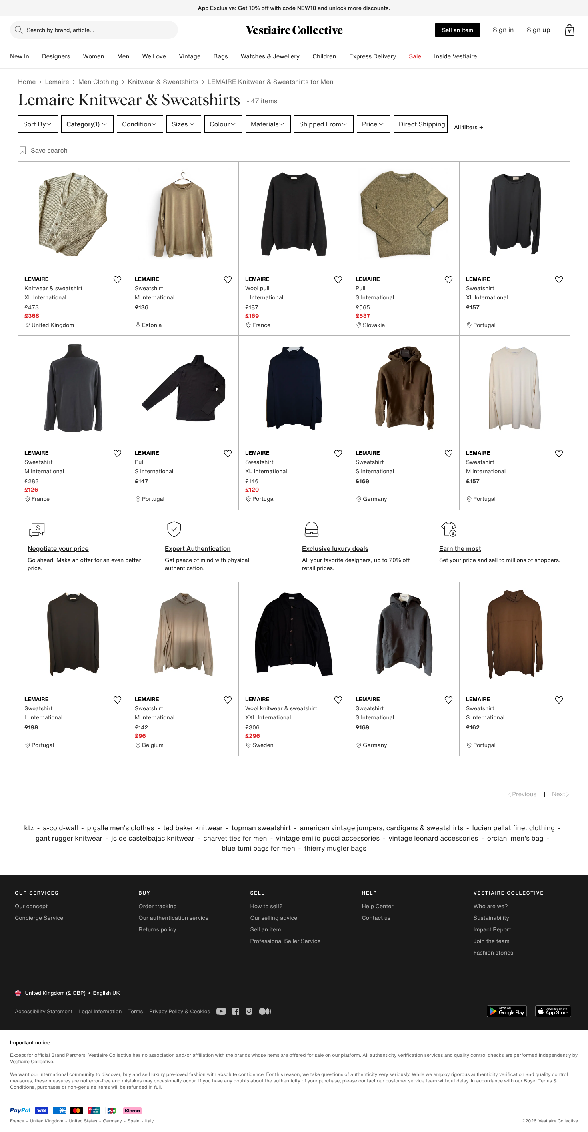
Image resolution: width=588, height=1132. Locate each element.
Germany (112, 1121)
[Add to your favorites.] (117, 280)
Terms (135, 1011)
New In (19, 56)
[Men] (135, 56)
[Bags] (234, 56)
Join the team (492, 941)
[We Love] (172, 56)
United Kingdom (47, 1121)
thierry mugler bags (335, 848)
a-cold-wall (60, 828)
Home (27, 81)
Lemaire (57, 81)
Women (93, 56)
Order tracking (157, 906)
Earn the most (460, 548)
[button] (569, 30)
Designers (56, 56)
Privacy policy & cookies (179, 1011)
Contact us (376, 918)
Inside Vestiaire (455, 56)
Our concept (31, 906)
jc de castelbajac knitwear (152, 838)
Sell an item (457, 30)
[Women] (111, 56)
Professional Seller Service (285, 941)
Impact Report (492, 929)
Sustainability (491, 918)
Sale (415, 56)
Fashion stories (493, 953)
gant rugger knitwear (69, 838)
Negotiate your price (58, 548)
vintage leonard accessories (433, 838)
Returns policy (157, 929)
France (17, 1121)
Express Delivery (372, 56)
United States (83, 1121)
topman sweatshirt (261, 828)
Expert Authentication (198, 548)
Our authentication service (173, 918)
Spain (134, 1121)
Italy (149, 1121)
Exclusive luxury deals (335, 548)
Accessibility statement (43, 1011)
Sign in (503, 30)
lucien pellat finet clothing (513, 828)
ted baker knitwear (193, 828)
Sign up (538, 30)
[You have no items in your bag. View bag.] (569, 30)
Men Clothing (98, 81)
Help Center (378, 906)
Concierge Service (39, 918)
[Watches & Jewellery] (306, 56)
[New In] (35, 56)
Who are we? (491, 906)
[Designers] (76, 56)
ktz (29, 828)
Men (123, 56)
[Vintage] (207, 56)
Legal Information (100, 1011)
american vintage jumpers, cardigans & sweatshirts (381, 828)
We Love (154, 56)
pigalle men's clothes (120, 828)
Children (324, 56)
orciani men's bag (515, 838)
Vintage (189, 56)
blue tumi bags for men (258, 848)
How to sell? (266, 906)
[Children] (343, 56)
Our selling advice (273, 918)
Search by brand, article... (60, 30)
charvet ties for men (235, 838)
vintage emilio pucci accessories (328, 838)
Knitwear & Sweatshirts (163, 81)
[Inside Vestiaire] (483, 56)
